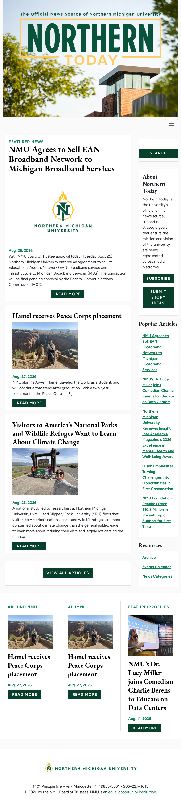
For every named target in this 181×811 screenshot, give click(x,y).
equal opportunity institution (132, 792)
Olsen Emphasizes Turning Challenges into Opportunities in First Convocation (157, 477)
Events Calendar (156, 567)
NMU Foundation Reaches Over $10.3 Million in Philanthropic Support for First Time (157, 512)
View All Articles (67, 573)
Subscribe (158, 278)
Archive (149, 557)
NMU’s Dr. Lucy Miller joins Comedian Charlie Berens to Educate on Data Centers (158, 390)
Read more (68, 294)
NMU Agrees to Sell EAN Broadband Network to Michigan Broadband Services (155, 353)
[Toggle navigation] (171, 123)
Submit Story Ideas (158, 297)
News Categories (157, 576)
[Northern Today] (90, 58)
